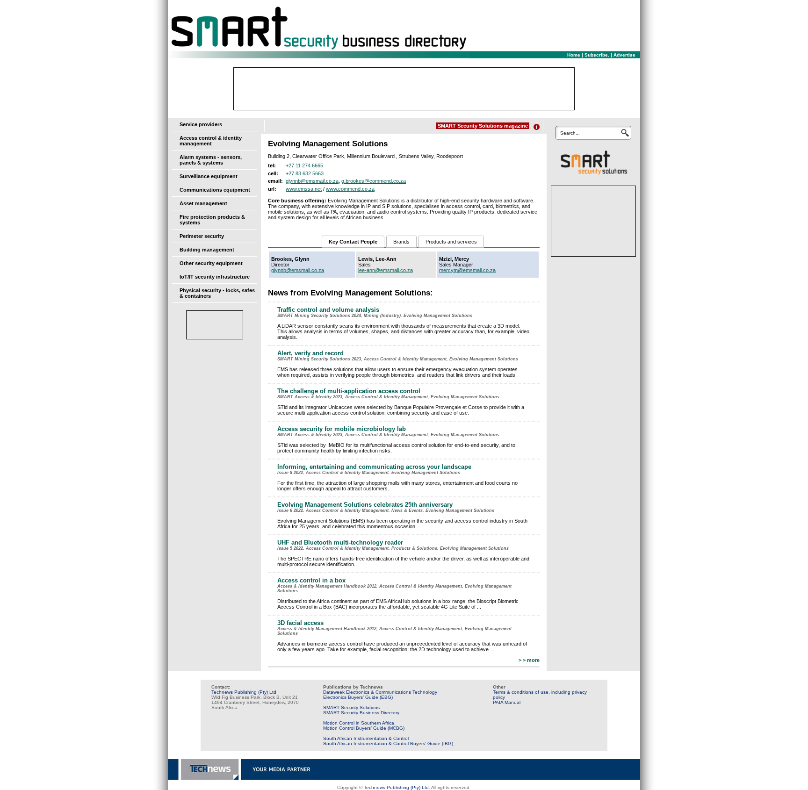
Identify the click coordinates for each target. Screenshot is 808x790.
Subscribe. (596, 54)
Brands (401, 241)
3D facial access (300, 622)
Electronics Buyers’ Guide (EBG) (358, 697)
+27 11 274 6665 (304, 165)
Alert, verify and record (310, 353)
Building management (207, 249)
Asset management (203, 203)
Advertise (624, 54)
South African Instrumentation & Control (366, 738)
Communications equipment (215, 190)
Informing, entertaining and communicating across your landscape (374, 466)
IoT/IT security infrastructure (215, 277)
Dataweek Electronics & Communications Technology (380, 692)
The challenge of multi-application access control (348, 391)
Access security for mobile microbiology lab (341, 428)
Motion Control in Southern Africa (358, 722)
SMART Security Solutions (351, 707)
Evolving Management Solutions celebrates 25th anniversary (365, 504)
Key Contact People (353, 241)
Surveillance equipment (209, 176)
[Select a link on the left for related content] (537, 127)
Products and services (451, 241)
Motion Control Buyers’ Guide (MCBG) (363, 728)
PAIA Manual (506, 702)
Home (573, 54)
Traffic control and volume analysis (328, 309)
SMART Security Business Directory (361, 712)
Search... (570, 133)
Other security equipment (211, 263)
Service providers (201, 124)
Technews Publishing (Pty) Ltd (243, 692)
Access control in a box (311, 580)
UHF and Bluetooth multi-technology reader (340, 542)
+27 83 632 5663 (305, 173)
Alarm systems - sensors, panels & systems (211, 159)
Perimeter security (202, 236)
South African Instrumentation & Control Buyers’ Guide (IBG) (388, 743)
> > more (529, 660)
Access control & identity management (211, 140)
